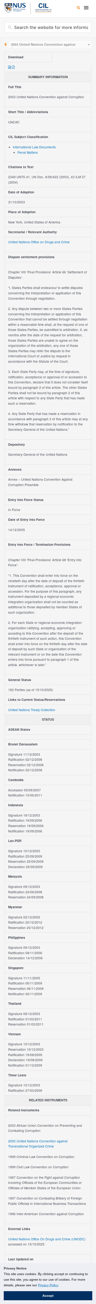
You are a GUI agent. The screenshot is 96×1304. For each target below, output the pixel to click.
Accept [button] (48, 1295)
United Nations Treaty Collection (31, 709)
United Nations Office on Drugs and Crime (39, 242)
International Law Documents (34, 147)
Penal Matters (27, 152)
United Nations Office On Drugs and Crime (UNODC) (47, 1239)
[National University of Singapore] (15, 7)
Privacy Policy (48, 1285)
